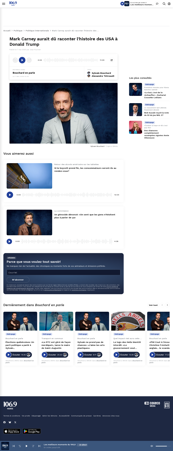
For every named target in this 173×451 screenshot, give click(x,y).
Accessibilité (64, 416)
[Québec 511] (167, 407)
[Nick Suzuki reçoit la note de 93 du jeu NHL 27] (135, 109)
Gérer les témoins (49, 416)
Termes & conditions (11, 416)
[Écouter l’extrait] (22, 60)
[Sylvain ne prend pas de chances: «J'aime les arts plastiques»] (92, 321)
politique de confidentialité (52, 290)
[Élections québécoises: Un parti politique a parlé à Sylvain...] (20, 321)
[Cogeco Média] (152, 406)
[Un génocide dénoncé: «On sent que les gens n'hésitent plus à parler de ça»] (29, 222)
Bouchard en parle (24, 72)
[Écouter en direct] (122, 3)
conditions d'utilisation (79, 290)
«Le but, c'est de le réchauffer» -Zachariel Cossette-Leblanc (155, 94)
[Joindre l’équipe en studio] (157, 4)
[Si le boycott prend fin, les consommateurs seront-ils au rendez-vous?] (29, 176)
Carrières (97, 416)
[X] (15, 422)
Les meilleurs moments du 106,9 (146, 5)
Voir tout (153, 305)
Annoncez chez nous (110, 416)
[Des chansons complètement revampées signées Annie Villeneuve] (135, 127)
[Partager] (111, 60)
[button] (13, 446)
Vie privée (26, 416)
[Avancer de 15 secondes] (29, 60)
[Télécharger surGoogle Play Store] (32, 431)
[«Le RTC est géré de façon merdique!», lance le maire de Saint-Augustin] (56, 321)
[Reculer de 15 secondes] (15, 60)
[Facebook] (4, 422)
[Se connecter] (169, 3)
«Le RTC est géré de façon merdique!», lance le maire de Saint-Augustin (56, 345)
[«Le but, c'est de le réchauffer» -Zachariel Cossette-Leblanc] (135, 89)
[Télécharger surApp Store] (11, 431)
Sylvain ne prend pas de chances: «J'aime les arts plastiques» (91, 345)
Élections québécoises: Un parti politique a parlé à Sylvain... (20, 345)
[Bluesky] (10, 422)
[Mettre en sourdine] (152, 446)
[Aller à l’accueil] (13, 5)
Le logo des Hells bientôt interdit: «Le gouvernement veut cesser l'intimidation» (127, 345)
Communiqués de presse (81, 416)
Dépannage (36, 416)
